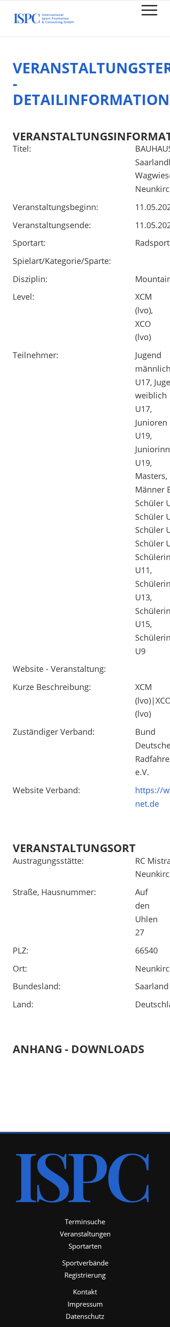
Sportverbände (85, 1262)
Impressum (85, 1303)
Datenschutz (85, 1316)
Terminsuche (85, 1221)
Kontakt (85, 1291)
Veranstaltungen (85, 1233)
